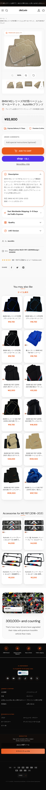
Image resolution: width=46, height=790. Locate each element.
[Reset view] (33, 75)
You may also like (23, 286)
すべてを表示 (23, 292)
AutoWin (11, 781)
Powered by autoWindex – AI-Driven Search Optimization (27, 781)
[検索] (7, 10)
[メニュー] (2, 10)
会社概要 (3, 692)
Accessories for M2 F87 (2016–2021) (23, 513)
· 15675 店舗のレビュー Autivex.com (27, 260)
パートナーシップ (32, 692)
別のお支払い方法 (23, 164)
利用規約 (3, 704)
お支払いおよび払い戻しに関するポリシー (13, 700)
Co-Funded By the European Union (23, 669)
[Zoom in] (26, 75)
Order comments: (12, 137)
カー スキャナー (6, 722)
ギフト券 (3, 725)
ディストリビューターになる (31, 722)
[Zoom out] (12, 75)
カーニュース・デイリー (30, 717)
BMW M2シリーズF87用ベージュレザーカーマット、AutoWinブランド (22, 22)
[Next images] (42, 87)
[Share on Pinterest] (23, 267)
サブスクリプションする (23, 751)
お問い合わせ (30, 704)
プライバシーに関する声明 (34, 700)
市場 (2, 696)
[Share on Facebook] (11, 267)
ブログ (3, 717)
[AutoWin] (23, 10)
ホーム (2, 18)
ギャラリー (30, 696)
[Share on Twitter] (17, 267)
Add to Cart (25, 151)
